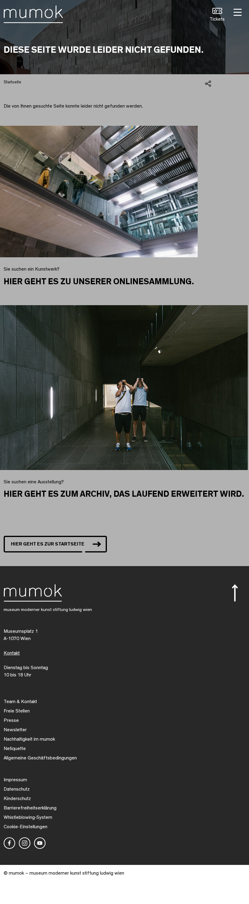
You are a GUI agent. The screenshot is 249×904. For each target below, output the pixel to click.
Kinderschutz (17, 798)
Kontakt (12, 653)
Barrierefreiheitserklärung (30, 808)
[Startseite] (33, 13)
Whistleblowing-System (28, 817)
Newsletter (15, 729)
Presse (11, 720)
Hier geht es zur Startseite (47, 544)
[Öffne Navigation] (237, 11)
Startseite (12, 82)
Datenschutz (17, 789)
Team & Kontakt (20, 701)
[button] (217, 15)
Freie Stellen (17, 711)
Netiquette (15, 748)
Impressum (15, 779)
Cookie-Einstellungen (25, 826)
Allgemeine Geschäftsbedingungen (40, 758)
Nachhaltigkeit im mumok (29, 739)
